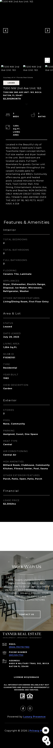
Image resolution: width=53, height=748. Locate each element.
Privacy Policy (38, 730)
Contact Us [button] (26, 614)
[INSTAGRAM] (30, 708)
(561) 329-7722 (16, 655)
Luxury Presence (34, 716)
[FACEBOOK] (23, 708)
